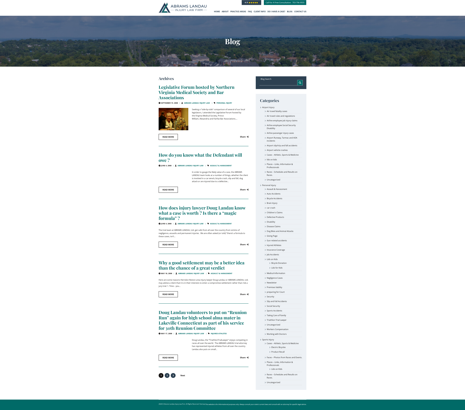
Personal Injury (224, 103)
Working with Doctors (277, 334)
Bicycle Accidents (274, 198)
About (225, 11)
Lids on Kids (272, 259)
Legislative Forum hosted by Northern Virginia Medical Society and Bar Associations (196, 92)
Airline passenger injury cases (280, 133)
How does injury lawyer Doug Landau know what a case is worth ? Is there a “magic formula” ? (202, 213)
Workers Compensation (277, 329)
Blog (289, 11)
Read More (168, 137)
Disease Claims (273, 226)
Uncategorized (273, 179)
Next (182, 375)
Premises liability (274, 287)
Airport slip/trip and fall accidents (282, 145)
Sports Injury (268, 339)
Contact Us (300, 11)
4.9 (247, 2)
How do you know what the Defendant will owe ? (200, 157)
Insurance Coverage (276, 249)
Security (270, 296)
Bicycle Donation (279, 263)
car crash (271, 207)
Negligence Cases (275, 278)
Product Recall (278, 352)
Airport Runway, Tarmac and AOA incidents (282, 139)
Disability (271, 222)
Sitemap (202, 404)
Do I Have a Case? (276, 11)
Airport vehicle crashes (277, 150)
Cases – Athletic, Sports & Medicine (283, 155)
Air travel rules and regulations (281, 116)
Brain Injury (272, 203)
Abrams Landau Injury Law (197, 103)
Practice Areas (238, 11)
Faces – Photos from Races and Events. (284, 357)
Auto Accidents (273, 193)
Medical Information (276, 273)
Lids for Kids (277, 267)
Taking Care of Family (276, 315)
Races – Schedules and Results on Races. (282, 173)
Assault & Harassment (221, 165)
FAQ (250, 11)
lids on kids (272, 159)
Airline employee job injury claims (282, 120)
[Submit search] (300, 82)
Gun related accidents (277, 240)
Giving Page (272, 236)
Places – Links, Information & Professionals (280, 166)
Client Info (260, 11)
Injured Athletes (219, 333)
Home (217, 11)
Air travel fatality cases (277, 111)
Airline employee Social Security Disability (281, 127)
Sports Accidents (274, 310)
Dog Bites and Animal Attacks (280, 231)
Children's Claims (275, 212)
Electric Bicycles (278, 347)
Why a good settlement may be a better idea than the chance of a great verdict (201, 265)
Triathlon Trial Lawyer (277, 320)
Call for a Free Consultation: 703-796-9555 (285, 2)
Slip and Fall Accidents (277, 301)
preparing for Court (276, 292)
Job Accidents (273, 254)
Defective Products (275, 217)
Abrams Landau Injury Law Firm (174, 404)
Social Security (273, 306)
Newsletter (272, 282)
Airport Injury (268, 107)
